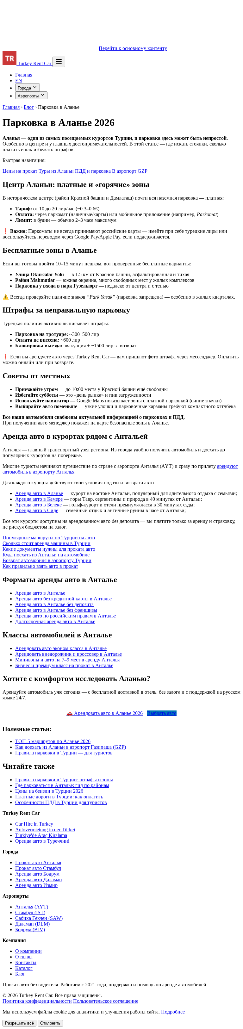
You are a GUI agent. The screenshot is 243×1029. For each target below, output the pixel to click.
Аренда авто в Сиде (36, 510)
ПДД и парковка (93, 171)
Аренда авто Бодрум (37, 874)
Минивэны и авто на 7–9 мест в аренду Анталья (67, 659)
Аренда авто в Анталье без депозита (54, 604)
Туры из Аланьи (56, 171)
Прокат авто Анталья (38, 862)
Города (25, 88)
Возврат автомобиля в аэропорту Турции (47, 560)
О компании (28, 951)
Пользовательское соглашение (105, 1001)
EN (18, 80)
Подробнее (173, 1011)
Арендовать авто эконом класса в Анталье (61, 648)
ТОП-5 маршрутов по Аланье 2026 (52, 741)
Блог (29, 107)
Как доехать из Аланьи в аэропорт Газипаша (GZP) (70, 747)
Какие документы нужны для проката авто (49, 549)
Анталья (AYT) (31, 906)
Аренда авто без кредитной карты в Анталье (63, 598)
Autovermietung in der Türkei (45, 829)
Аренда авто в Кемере (39, 499)
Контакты (25, 962)
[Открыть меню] (59, 62)
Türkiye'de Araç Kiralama (41, 835)
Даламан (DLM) (32, 924)
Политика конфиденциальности (37, 1001)
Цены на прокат (20, 171)
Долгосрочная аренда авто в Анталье (55, 621)
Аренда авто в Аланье (39, 493)
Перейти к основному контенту (133, 48)
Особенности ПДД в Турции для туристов (61, 802)
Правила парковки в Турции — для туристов (64, 752)
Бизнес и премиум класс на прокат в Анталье (64, 665)
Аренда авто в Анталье (40, 593)
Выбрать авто (162, 713)
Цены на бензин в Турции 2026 (49, 791)
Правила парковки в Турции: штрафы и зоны (64, 779)
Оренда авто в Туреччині (42, 841)
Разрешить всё (19, 1023)
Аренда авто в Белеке (38, 504)
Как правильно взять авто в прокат (40, 566)
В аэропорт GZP (129, 171)
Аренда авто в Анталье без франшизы (56, 610)
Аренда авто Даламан (38, 879)
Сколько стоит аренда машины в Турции (46, 543)
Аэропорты (29, 96)
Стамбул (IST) (30, 912)
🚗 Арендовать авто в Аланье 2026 (104, 713)
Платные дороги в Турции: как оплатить (59, 796)
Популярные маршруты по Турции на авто (49, 537)
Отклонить (50, 1023)
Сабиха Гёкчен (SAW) (39, 918)
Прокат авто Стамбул (38, 868)
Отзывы (24, 956)
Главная (23, 74)
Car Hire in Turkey (34, 824)
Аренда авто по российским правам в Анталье (65, 615)
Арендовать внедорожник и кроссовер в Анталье (68, 654)
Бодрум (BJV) (30, 929)
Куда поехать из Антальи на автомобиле (46, 554)
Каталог (24, 968)
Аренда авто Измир (36, 885)
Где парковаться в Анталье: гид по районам (62, 785)
